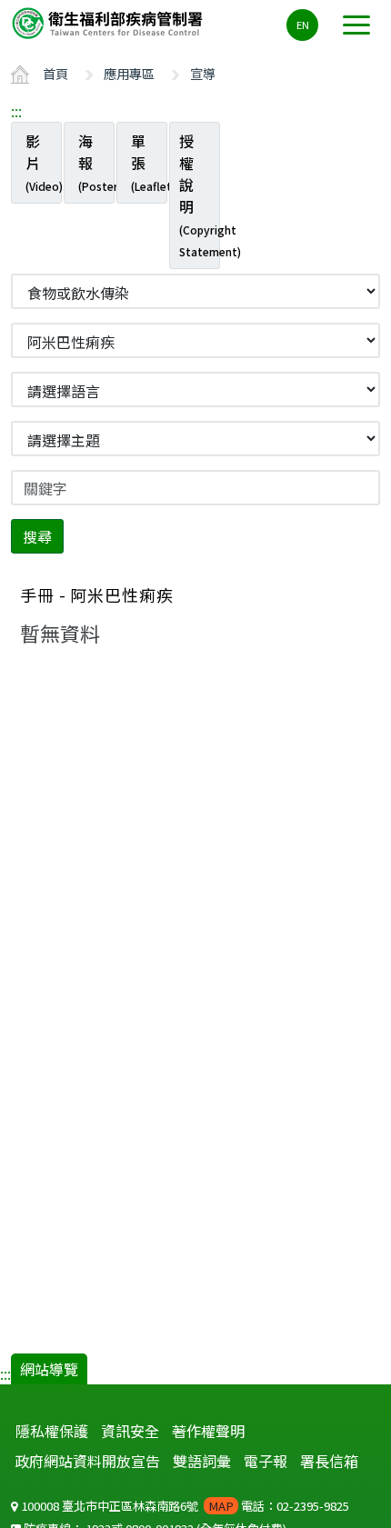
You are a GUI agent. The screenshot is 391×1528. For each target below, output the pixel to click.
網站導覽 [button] (49, 1369)
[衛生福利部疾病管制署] (109, 22)
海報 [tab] (96, 162)
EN (302, 24)
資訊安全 (130, 1431)
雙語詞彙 (202, 1461)
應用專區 (129, 73)
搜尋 (37, 536)
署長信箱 (329, 1461)
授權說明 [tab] (199, 194)
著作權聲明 (208, 1431)
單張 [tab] (149, 162)
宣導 (203, 73)
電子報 (265, 1461)
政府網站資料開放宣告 (87, 1461)
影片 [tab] (43, 162)
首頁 (55, 73)
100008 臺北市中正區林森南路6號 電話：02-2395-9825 (183, 1505)
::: (16, 111)
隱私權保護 (51, 1431)
